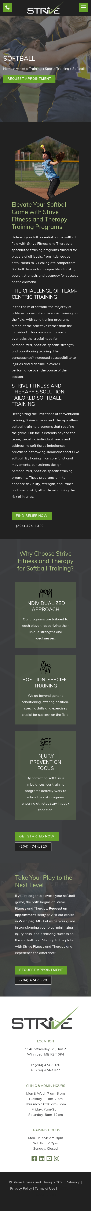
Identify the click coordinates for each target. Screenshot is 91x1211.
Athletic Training (29, 69)
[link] (34, 1158)
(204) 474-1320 (47, 1065)
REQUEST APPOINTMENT (41, 970)
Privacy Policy (21, 1188)
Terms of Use (45, 1188)
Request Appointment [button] (29, 79)
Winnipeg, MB (30, 921)
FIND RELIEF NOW (32, 516)
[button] (7, 7)
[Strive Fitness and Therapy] (45, 1017)
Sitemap (73, 1182)
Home (7, 69)
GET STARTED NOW (36, 836)
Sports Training (57, 69)
